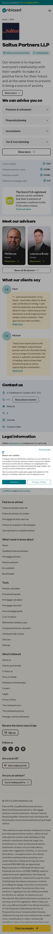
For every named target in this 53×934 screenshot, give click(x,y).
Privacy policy (45, 449)
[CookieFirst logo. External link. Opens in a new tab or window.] (3, 452)
